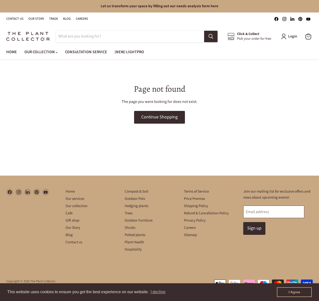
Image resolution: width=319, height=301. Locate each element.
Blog (69, 235)
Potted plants (135, 235)
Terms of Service (196, 191)
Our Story (73, 227)
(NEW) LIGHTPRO (129, 52)
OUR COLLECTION (40, 52)
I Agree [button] (294, 292)
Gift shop (72, 220)
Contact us (74, 242)
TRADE (53, 19)
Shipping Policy (196, 206)
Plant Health (134, 242)
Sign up (254, 228)
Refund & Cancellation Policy (206, 213)
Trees (129, 213)
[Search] (211, 36)
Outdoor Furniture (139, 220)
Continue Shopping (159, 117)
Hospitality (133, 249)
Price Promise (194, 198)
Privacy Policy (195, 220)
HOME (11, 52)
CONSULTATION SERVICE (86, 52)
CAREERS (82, 19)
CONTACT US (14, 19)
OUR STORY (36, 19)
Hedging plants (136, 206)
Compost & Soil (136, 191)
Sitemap (190, 235)
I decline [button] (158, 292)
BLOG (67, 19)
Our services (75, 198)
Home (70, 191)
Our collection (76, 206)
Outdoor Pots (135, 198)
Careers (190, 227)
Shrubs (130, 227)
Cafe (69, 213)
